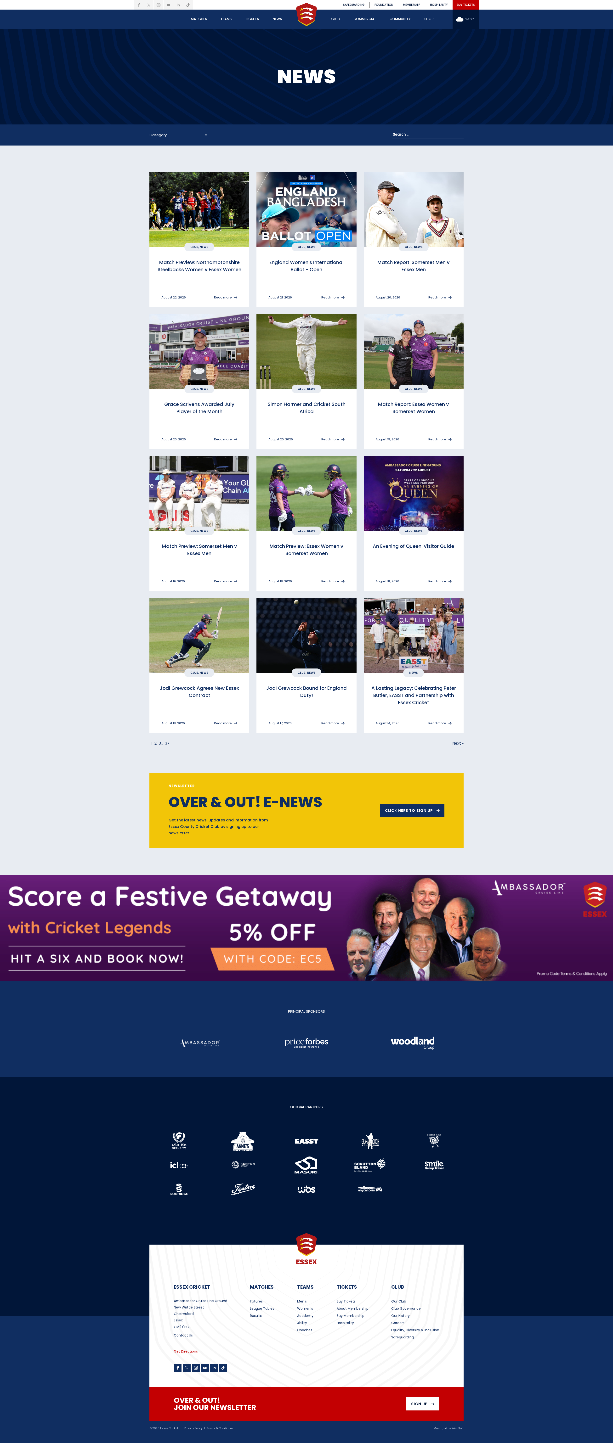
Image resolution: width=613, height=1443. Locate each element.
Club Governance (406, 1308)
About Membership (353, 1308)
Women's (305, 1308)
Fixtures (256, 1301)
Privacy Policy (193, 1428)
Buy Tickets (346, 1301)
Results (256, 1315)
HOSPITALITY (439, 5)
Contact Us (183, 1335)
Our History (400, 1315)
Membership (411, 5)
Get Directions (186, 1351)
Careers (397, 1322)
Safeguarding (402, 1337)
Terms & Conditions (220, 1428)
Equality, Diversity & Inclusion (415, 1330)
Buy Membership (350, 1315)
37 (167, 743)
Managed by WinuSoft (449, 1428)
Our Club (398, 1301)
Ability (302, 1322)
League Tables (262, 1308)
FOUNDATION (384, 5)
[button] (199, 19)
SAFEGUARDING (354, 5)
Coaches (304, 1330)
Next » (458, 743)
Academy (305, 1315)
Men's (302, 1301)
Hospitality (345, 1322)
